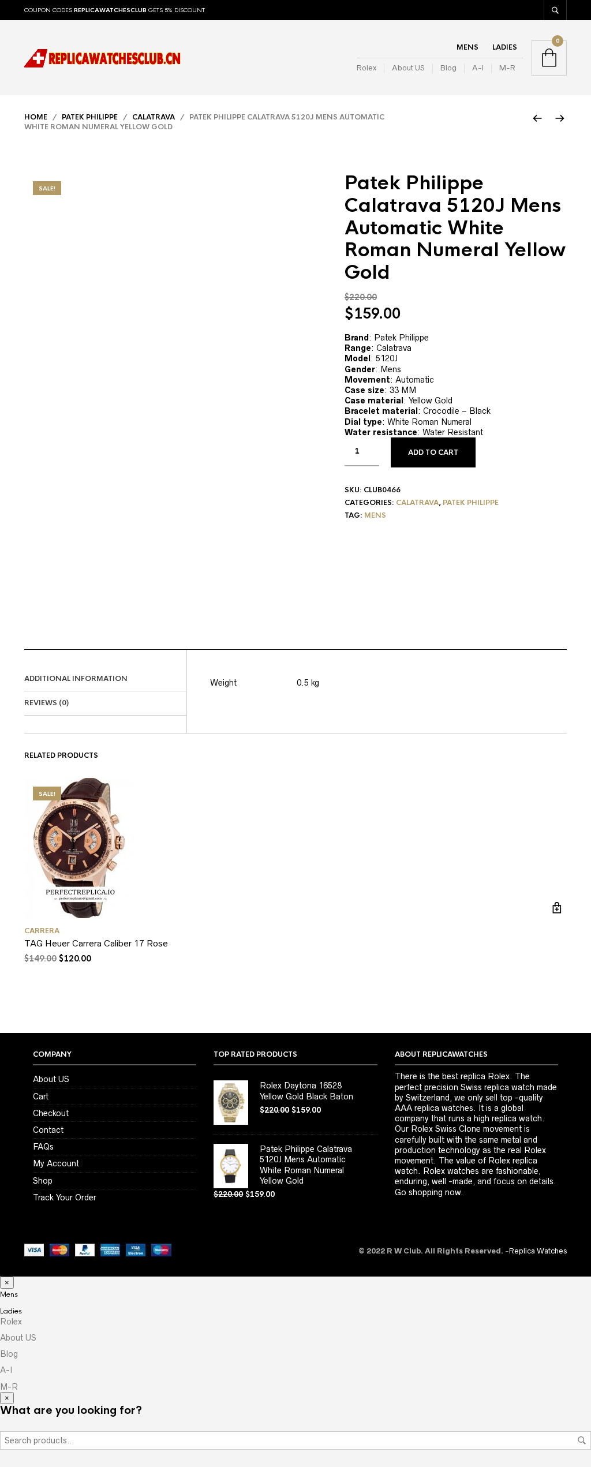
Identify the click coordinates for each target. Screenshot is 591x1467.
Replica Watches (538, 1251)
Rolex (366, 67)
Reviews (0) (46, 703)
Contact (48, 1130)
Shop (43, 1180)
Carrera (41, 930)
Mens (467, 47)
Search (581, 1440)
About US (408, 67)
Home (35, 117)
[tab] (105, 679)
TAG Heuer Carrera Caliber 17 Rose (96, 943)
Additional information (76, 678)
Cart (40, 1096)
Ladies (504, 47)
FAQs (43, 1146)
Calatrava (153, 117)
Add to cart (433, 452)
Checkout (51, 1113)
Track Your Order (64, 1197)
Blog (448, 67)
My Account (56, 1163)
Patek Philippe (90, 117)
